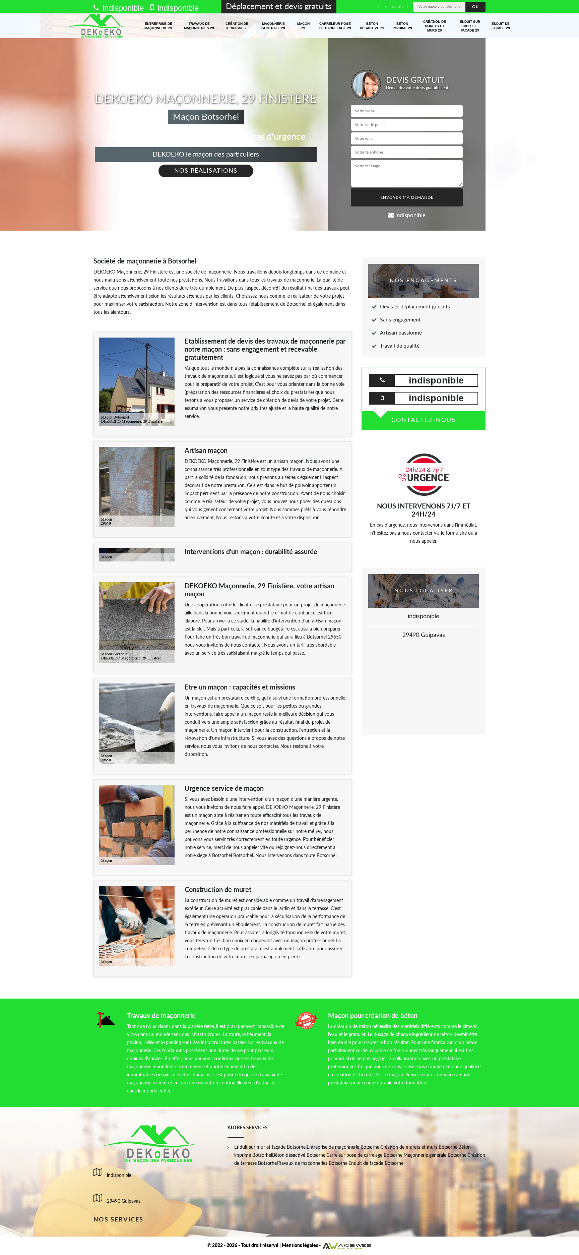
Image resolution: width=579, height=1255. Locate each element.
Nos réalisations (206, 171)
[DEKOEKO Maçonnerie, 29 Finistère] (96, 25)
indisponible (122, 7)
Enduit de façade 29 (501, 26)
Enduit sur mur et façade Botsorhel (270, 1147)
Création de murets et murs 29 (434, 26)
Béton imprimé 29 (402, 26)
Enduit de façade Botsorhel (376, 1163)
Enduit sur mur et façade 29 (470, 26)
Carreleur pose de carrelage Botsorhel (364, 1155)
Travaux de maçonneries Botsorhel (313, 1163)
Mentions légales (300, 1245)
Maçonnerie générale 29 (273, 26)
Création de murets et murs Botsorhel (419, 1147)
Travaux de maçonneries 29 (199, 26)
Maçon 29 (303, 26)
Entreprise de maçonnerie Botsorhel (343, 1147)
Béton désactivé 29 (372, 26)
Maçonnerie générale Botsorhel (435, 1155)
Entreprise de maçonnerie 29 (158, 26)
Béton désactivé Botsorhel (299, 1155)
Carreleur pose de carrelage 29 (335, 26)
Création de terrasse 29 (237, 26)
